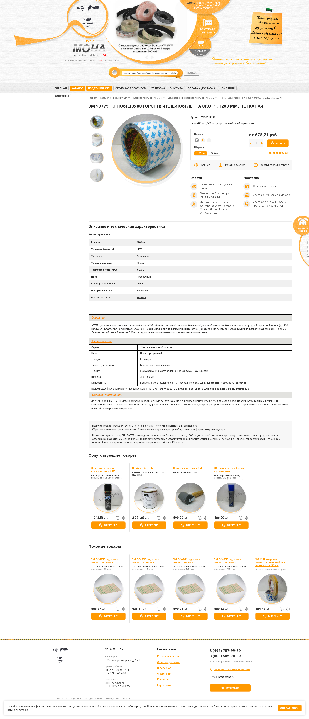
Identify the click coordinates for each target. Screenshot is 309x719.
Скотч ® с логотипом (130, 88)
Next (152, 57)
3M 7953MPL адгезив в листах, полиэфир (104, 561)
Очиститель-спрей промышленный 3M (103, 470)
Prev (146, 57)
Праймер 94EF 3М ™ (144, 468)
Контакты (62, 96)
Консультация (230, 688)
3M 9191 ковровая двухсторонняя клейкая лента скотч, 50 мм (270, 562)
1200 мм (214, 153)
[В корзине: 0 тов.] (200, 44)
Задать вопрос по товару (274, 165)
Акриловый (143, 256)
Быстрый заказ (278, 152)
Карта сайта (164, 685)
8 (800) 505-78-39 (225, 656)
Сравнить (205, 165)
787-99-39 (203, 4)
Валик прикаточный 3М (187, 468)
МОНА (88, 17)
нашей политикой (17, 709)
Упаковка (158, 88)
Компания (227, 88)
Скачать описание (234, 165)
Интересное (164, 668)
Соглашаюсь (289, 708)
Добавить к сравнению (124, 518)
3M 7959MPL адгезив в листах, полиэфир (227, 561)
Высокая (141, 297)
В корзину (110, 525)
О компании (164, 673)
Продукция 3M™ (99, 88)
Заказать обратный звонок (232, 669)
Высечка (176, 88)
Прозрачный (144, 276)
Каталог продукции (168, 656)
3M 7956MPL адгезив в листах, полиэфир (145, 561)
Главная (61, 88)
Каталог (77, 88)
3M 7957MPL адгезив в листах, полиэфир (186, 561)
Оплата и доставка (201, 88)
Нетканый (142, 290)
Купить (280, 143)
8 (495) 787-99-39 (225, 650)
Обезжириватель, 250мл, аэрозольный (229, 470)
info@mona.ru (204, 8)
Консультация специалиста (208, 22)
